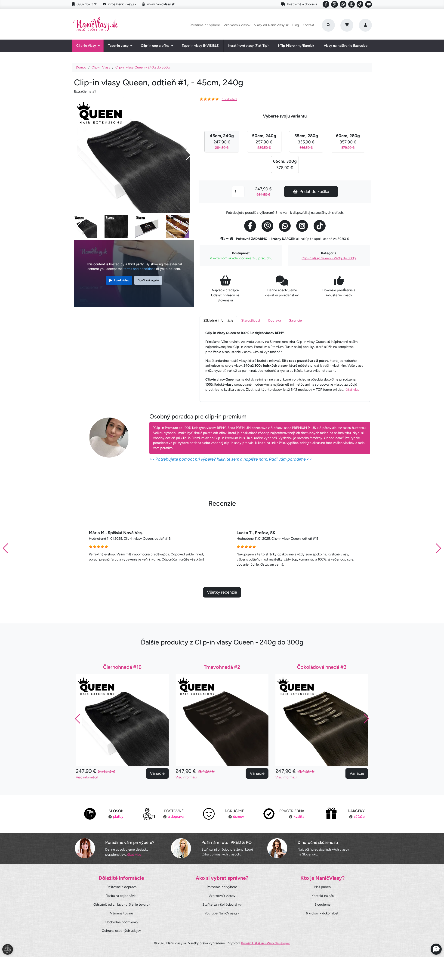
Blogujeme (322, 904)
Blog (295, 25)
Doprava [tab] (274, 320)
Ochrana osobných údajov (121, 931)
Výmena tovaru (121, 913)
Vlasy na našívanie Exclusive (345, 45)
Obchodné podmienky (121, 922)
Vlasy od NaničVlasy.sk (271, 25)
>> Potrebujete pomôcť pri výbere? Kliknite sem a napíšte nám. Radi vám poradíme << (230, 459)
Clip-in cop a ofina (155, 45)
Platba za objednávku (121, 896)
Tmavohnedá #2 (222, 667)
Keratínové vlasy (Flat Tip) (248, 45)
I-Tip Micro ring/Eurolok (296, 45)
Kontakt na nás (322, 896)
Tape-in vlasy (118, 45)
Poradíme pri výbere (205, 25)
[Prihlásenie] (365, 25)
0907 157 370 (87, 4)
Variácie (157, 773)
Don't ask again (148, 280)
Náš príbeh (322, 887)
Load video (121, 280)
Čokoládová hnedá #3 (321, 667)
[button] (438, 548)
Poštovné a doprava (302, 4)
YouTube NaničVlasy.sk (222, 913)
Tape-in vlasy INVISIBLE (200, 45)
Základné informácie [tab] (218, 320)
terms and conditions (139, 269)
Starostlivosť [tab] (250, 320)
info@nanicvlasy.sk (122, 4)
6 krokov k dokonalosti (322, 913)
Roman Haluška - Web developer (265, 943)
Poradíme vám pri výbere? (129, 842)
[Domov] (95, 25)
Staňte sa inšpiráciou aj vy (222, 904)
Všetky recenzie (222, 592)
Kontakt (308, 25)
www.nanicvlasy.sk (161, 4)
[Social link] (326, 4)
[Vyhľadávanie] (328, 25)
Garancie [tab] (295, 320)
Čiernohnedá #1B (122, 667)
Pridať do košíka (314, 191)
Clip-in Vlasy (86, 45)
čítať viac (352, 389)
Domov (81, 67)
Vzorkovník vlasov (237, 25)
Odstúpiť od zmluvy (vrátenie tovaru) (121, 904)
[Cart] (346, 25)
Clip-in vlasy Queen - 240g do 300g (142, 67)
